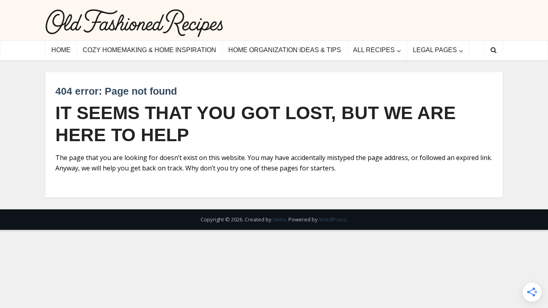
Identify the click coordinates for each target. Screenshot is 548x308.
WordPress (332, 219)
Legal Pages (435, 50)
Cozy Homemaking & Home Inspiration (149, 50)
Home (61, 50)
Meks (279, 219)
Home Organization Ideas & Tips (284, 50)
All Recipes (374, 50)
